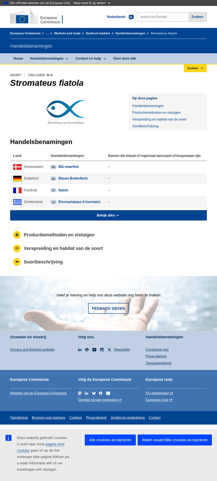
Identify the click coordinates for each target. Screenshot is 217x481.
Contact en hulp (88, 58)
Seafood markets (98, 33)
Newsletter (122, 349)
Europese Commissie (25, 33)
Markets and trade (67, 33)
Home (18, 58)
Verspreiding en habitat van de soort (159, 119)
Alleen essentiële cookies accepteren (175, 440)
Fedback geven (108, 308)
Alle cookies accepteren (110, 440)
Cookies (75, 417)
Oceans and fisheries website (32, 349)
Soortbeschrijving (145, 126)
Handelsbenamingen (130, 33)
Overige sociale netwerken (98, 400)
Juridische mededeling (128, 417)
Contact (154, 417)
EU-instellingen (157, 393)
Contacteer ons (157, 349)
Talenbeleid (19, 417)
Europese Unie (157, 400)
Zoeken (197, 17)
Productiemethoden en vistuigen (156, 112)
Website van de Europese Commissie (38, 393)
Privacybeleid (156, 356)
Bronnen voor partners (48, 417)
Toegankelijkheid (158, 363)
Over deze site (124, 58)
